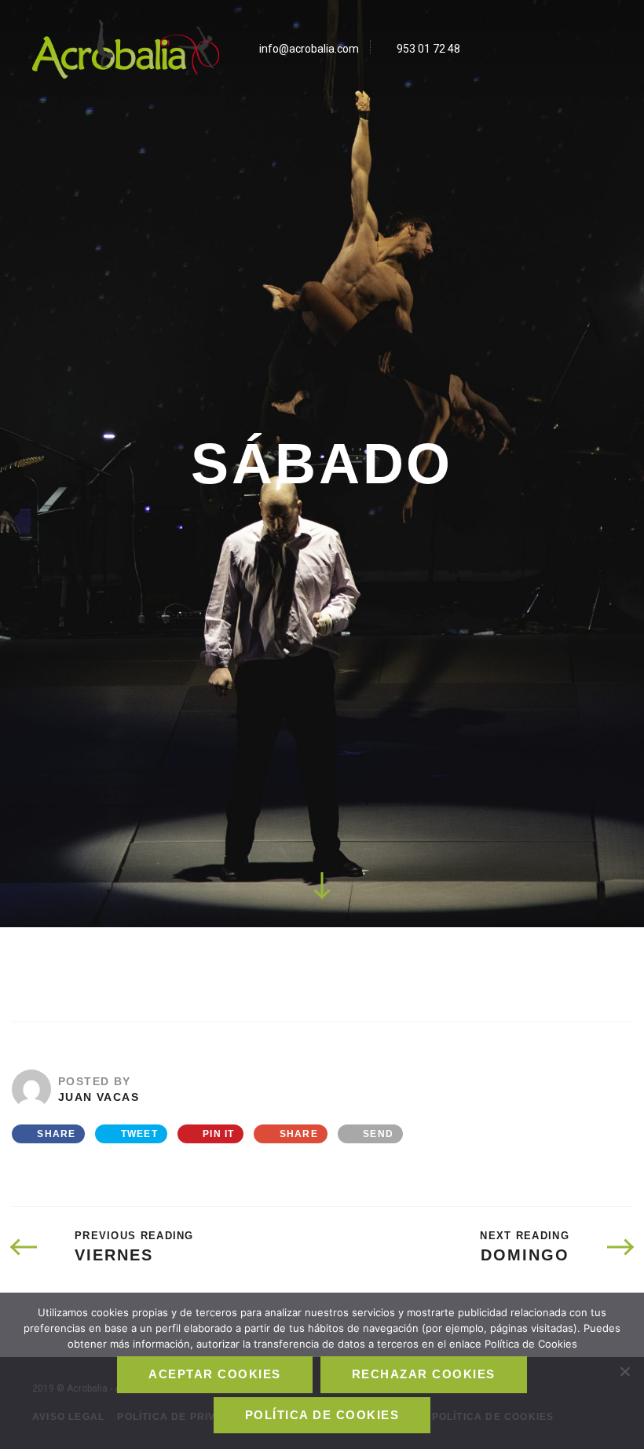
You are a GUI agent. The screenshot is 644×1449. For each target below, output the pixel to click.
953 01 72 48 (428, 48)
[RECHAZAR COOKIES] (624, 1371)
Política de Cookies (322, 1415)
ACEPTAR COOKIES (214, 1374)
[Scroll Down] (322, 884)
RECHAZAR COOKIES (424, 1374)
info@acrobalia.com (309, 48)
